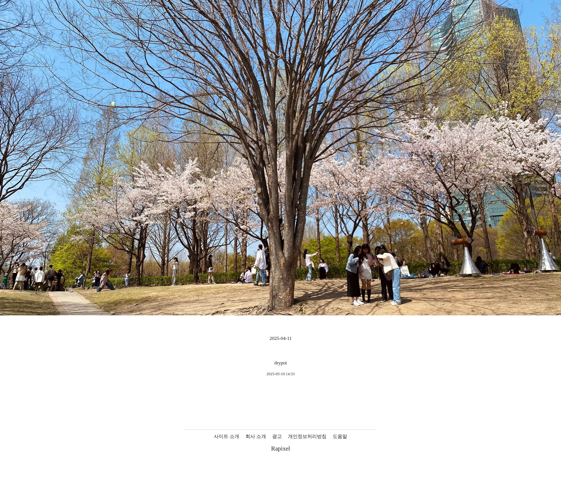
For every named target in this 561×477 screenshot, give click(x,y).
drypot (280, 363)
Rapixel (280, 448)
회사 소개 (255, 436)
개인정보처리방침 (307, 436)
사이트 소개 (226, 436)
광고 (277, 436)
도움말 (340, 436)
